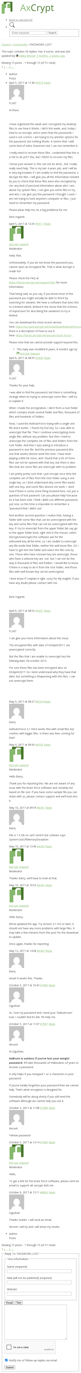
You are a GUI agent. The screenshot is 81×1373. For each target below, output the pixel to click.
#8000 (44, 1192)
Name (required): (17, 1266)
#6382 (41, 951)
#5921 (39, 610)
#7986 (44, 985)
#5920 (39, 358)
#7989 (44, 1142)
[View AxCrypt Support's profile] (16, 240)
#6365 (41, 885)
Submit (10, 1367)
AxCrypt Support (19, 244)
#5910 (39, 82)
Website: (12, 1289)
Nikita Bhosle (27, 56)
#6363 (41, 846)
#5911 (39, 224)
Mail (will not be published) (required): (29, 1278)
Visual (9, 1302)
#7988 (44, 1108)
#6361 (41, 807)
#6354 (39, 701)
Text (18, 1302)
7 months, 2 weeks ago (50, 56)
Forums (6, 44)
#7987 (44, 1024)
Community (20, 44)
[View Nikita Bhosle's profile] (17, 56)
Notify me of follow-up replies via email (33, 1360)
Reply (47, 82)
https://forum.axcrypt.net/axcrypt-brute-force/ (43, 335)
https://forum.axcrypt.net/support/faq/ (32, 282)
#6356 (39, 744)
